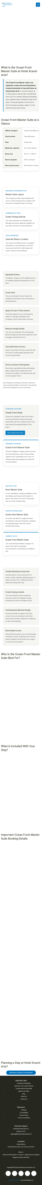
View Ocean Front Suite (15, 433)
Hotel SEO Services (15, 1180)
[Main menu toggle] (38, 5)
